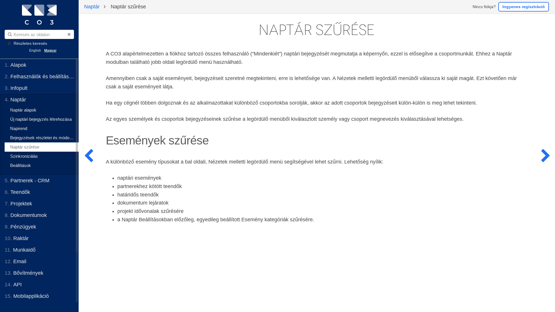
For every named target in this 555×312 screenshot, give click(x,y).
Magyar (50, 51)
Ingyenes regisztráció (523, 6)
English (35, 51)
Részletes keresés (30, 43)
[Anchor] (214, 140)
